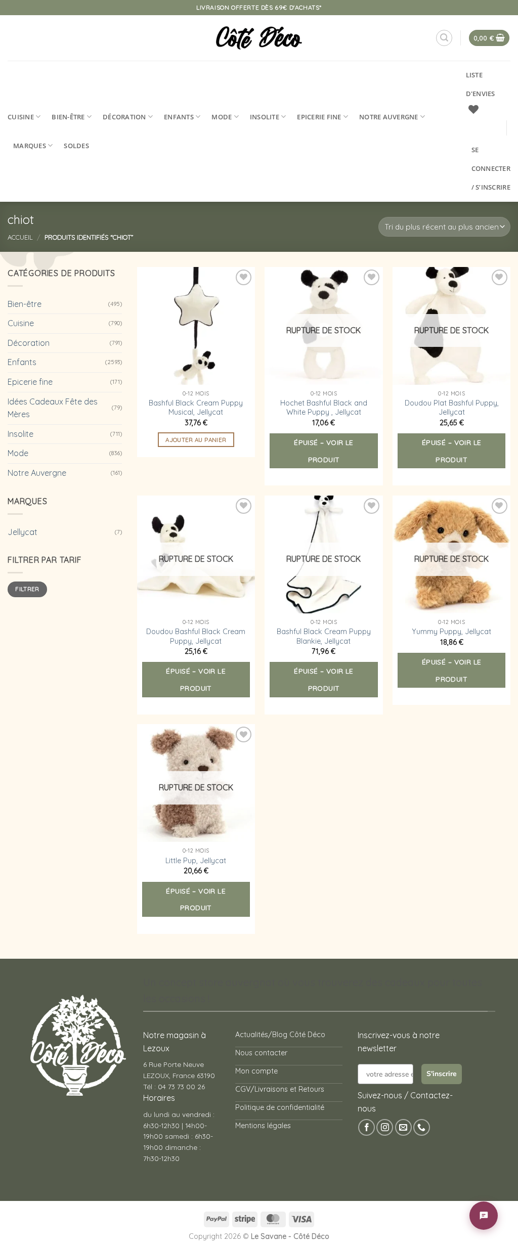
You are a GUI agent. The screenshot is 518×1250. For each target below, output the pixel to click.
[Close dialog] (398, 501)
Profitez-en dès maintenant (251, 642)
